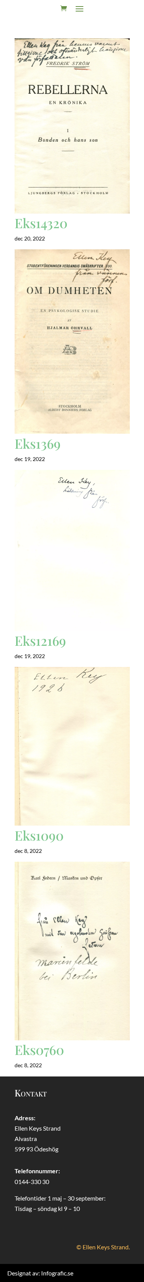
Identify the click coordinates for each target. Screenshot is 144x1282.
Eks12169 (40, 640)
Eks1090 (39, 835)
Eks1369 (38, 443)
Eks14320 (41, 223)
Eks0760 (39, 1049)
